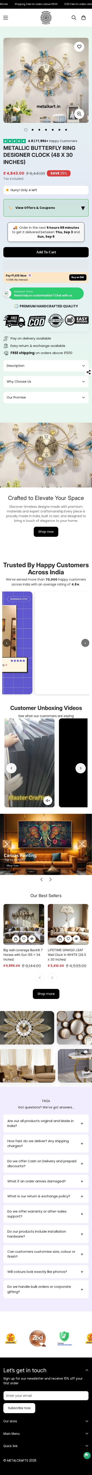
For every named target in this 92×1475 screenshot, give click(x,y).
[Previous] (11, 768)
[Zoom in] (79, 114)
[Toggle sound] (47, 800)
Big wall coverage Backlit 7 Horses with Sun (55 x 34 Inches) (23, 954)
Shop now (46, 531)
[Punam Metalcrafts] (46, 18)
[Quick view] (32, 939)
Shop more (46, 994)
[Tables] (57, 1066)
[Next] (80, 768)
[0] (83, 18)
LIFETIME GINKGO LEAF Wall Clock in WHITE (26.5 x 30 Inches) (67, 954)
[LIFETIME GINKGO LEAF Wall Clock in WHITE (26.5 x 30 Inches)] (68, 924)
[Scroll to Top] (83, 1451)
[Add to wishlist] (79, 47)
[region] (46, 208)
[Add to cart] (16, 939)
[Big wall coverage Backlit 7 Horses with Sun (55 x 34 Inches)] (23, 924)
